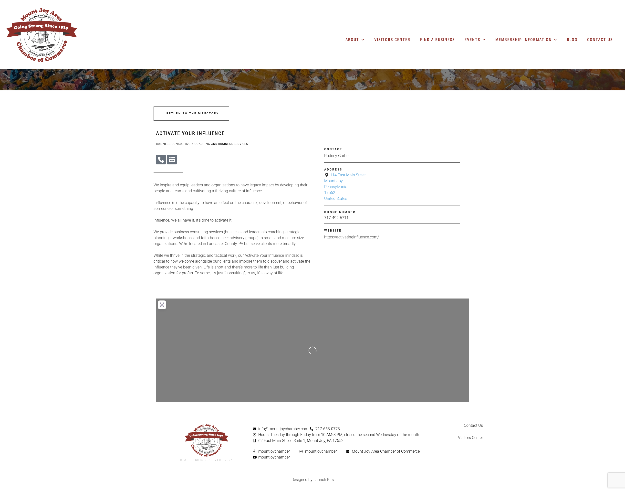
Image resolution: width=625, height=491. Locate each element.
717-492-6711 (336, 217)
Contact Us (600, 39)
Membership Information (523, 39)
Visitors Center (392, 39)
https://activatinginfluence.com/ (351, 237)
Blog (572, 39)
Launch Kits (323, 479)
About (352, 39)
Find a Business (437, 39)
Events (472, 39)
